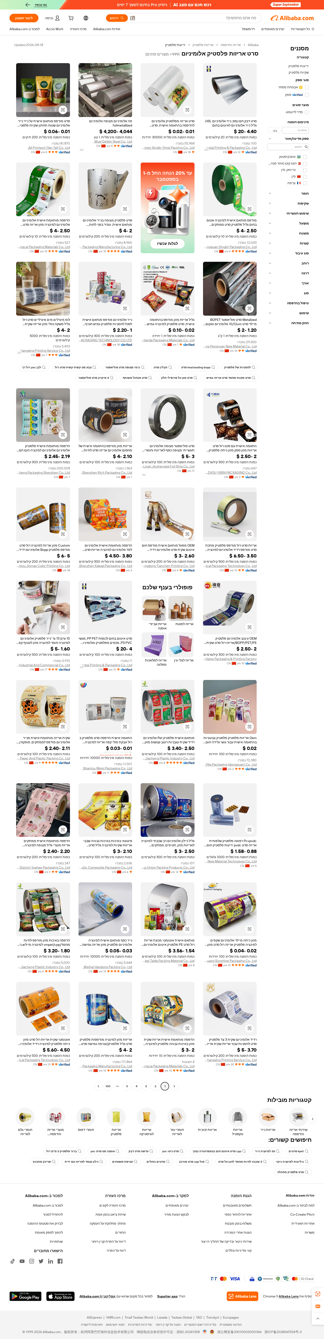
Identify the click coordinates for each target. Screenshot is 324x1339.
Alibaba (253, 45)
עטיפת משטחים (122, 1161)
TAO (199, 1317)
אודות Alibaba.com (300, 1195)
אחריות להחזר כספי (238, 1214)
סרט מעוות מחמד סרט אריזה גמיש (228, 377)
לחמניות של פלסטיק (237, 367)
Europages (231, 1317)
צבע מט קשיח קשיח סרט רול (73, 367)
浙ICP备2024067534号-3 (283, 1332)
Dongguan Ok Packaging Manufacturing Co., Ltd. (105, 247)
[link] (318, 1294)
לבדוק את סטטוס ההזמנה (45, 1223)
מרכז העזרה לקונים (112, 1205)
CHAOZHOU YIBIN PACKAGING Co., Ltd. (230, 472)
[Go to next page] (98, 1086)
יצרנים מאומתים (177, 1205)
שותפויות (56, 1241)
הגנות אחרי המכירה (238, 1232)
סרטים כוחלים (156, 1161)
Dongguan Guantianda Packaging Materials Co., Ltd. (167, 340)
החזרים (120, 1232)
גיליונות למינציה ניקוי (290, 1161)
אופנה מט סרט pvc (103, 1151)
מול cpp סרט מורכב (191, 1161)
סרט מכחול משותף (135, 377)
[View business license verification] (205, 1332)
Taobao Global (181, 1317)
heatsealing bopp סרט (195, 367)
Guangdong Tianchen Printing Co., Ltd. (167, 566)
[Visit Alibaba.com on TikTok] (12, 1261)
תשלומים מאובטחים (237, 1205)
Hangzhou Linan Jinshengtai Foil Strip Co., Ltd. (167, 466)
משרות (310, 1232)
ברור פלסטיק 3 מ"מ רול (61, 1151)
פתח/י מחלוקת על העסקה (108, 1223)
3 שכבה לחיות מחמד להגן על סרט (240, 1161)
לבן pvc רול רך (31, 367)
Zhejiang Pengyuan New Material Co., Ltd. (230, 346)
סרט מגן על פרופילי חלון (177, 377)
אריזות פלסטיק (203, 45)
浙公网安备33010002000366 (239, 1332)
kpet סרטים (296, 1151)
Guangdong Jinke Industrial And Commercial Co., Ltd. (43, 665)
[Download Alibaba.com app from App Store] (60, 1296)
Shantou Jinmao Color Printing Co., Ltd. (43, 566)
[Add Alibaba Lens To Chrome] (242, 1296)
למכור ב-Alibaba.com (48, 1205)
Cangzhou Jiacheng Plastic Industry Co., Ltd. (167, 758)
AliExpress (94, 1317)
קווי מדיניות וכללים (239, 1250)
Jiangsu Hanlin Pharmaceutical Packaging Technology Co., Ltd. (230, 566)
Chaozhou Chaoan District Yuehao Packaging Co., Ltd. (43, 867)
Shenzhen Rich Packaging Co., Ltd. (107, 472)
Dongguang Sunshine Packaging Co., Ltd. (230, 961)
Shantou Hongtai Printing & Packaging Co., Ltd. (230, 148)
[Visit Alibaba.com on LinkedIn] (50, 1261)
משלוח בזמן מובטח (238, 1223)
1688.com (113, 1317)
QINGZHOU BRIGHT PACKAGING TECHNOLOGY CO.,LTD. (105, 340)
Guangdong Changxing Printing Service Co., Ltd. (43, 350)
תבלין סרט (160, 367)
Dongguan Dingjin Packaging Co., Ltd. (230, 247)
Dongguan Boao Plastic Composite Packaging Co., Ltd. (105, 867)
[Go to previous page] (174, 1086)
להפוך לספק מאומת (49, 1232)
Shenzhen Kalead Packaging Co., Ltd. (105, 566)
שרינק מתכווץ (42, 1161)
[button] (132, 18)
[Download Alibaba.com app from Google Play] (25, 1296)
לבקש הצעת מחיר (176, 1214)
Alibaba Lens (289, 1296)
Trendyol (212, 1317)
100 (108, 1086)
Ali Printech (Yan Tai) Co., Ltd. (49, 148)
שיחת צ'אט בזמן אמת (111, 1214)
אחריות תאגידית (303, 1223)
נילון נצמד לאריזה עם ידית (81, 1161)
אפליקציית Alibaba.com (97, 1296)
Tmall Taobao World (139, 1317)
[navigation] (288, 566)
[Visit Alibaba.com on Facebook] (60, 1261)
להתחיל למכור (53, 1214)
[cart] (70, 19)
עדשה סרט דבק (138, 1151)
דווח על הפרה (116, 1250)
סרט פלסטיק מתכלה (290, 1172)
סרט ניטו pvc (170, 1151)
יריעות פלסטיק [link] (175, 45)
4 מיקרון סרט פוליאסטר (93, 377)
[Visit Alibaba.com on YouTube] (22, 1261)
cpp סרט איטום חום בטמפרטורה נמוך (217, 1151)
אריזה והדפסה (231, 45)
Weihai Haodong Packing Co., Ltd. (107, 967)
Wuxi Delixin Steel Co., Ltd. (113, 141)
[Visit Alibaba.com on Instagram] (31, 1261)
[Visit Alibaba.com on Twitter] (41, 1261)
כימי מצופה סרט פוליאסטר (122, 367)
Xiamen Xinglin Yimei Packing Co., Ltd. (167, 148)
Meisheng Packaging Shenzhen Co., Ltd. (43, 472)
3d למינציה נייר (265, 1151)
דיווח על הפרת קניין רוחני (108, 1241)
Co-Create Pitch (302, 1214)
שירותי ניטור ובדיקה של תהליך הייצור (226, 1241)
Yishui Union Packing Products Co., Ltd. (167, 867)
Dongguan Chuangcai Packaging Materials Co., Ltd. (43, 247)
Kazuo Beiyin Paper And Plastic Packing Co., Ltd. (43, 758)
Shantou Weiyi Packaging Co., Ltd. (107, 768)
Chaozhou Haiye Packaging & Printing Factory (230, 659)
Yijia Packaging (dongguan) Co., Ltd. (231, 764)
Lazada (162, 1317)
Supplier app (167, 1296)
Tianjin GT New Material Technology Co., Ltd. (230, 861)
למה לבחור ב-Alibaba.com (296, 1205)
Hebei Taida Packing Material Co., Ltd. (167, 961)
